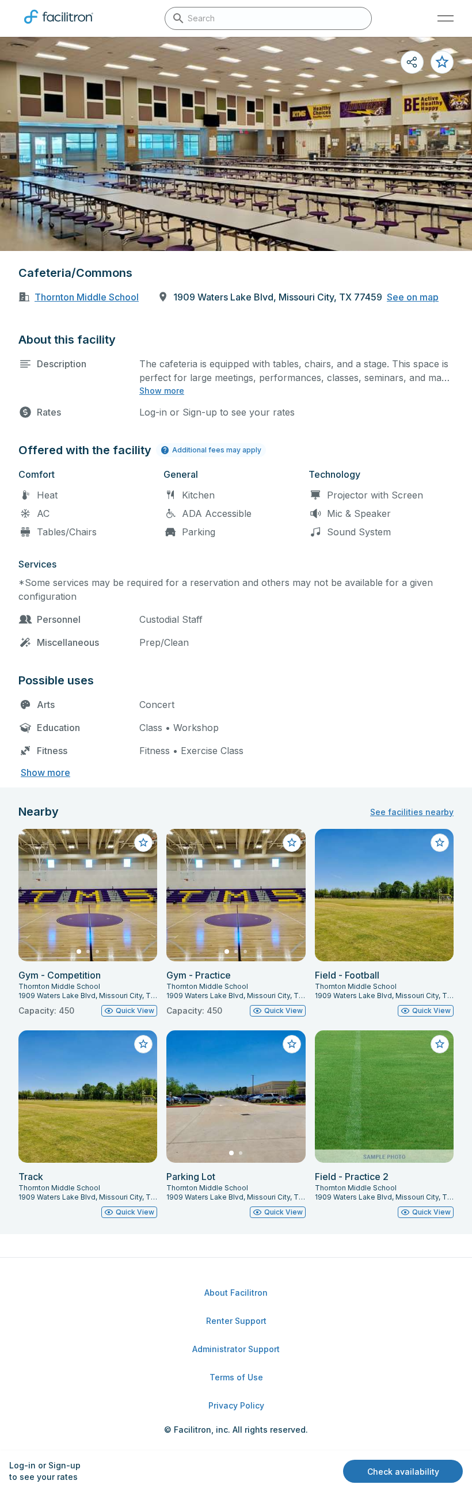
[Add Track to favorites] (143, 1044)
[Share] (412, 62)
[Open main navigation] (445, 18)
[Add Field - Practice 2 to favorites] (440, 1044)
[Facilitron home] (58, 26)
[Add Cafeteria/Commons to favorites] (442, 62)
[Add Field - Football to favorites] (440, 842)
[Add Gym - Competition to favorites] (143, 842)
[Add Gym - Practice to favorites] (292, 842)
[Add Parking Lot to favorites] (292, 1044)
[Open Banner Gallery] (236, 144)
